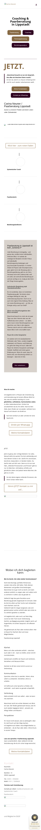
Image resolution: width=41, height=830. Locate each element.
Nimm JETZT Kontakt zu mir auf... (20, 488)
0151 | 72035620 (14, 781)
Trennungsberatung (20, 39)
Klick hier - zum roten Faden (20, 145)
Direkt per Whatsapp (20, 424)
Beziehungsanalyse (20, 45)
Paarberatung (14, 32)
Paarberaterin (12, 197)
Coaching (28, 32)
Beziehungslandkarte (14, 225)
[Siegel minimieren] (39, 817)
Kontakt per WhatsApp (20, 95)
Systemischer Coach (14, 169)
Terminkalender (38, 18)
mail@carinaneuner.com (25, 789)
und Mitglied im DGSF (12, 816)
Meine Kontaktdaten (20, 89)
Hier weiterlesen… (20, 365)
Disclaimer (7, 826)
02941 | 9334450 (12, 779)
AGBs (6, 824)
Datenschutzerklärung (11, 822)
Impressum (8, 819)
